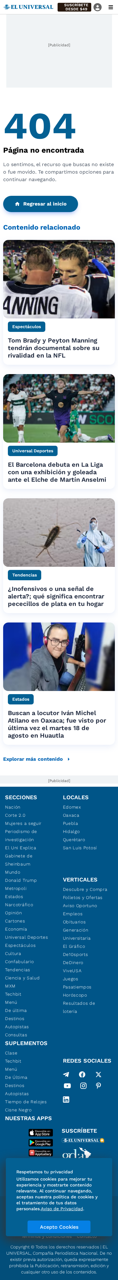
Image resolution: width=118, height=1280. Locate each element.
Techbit (13, 994)
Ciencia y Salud (22, 977)
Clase (11, 1052)
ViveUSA (72, 970)
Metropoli (15, 888)
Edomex (72, 807)
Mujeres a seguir (23, 823)
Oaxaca (71, 815)
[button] (74, 7)
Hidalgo (71, 831)
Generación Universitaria (77, 934)
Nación (12, 807)
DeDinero (73, 962)
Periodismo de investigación (21, 835)
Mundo (12, 872)
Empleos (73, 913)
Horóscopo (75, 995)
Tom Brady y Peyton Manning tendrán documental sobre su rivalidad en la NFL (53, 348)
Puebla (70, 823)
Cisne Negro (18, 1109)
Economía (16, 929)
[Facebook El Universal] (82, 1074)
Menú (11, 1002)
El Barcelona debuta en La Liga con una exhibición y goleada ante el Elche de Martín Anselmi (57, 472)
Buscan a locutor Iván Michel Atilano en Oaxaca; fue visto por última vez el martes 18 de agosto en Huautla (57, 724)
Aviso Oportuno (80, 905)
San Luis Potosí (80, 847)
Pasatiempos (77, 986)
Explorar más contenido (33, 759)
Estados (14, 896)
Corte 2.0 (15, 815)
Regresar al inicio (45, 204)
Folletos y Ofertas (83, 897)
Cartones (15, 920)
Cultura (13, 953)
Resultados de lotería (79, 1007)
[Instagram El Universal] (83, 1087)
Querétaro (74, 839)
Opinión (13, 912)
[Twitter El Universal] (98, 1074)
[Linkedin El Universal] (66, 1099)
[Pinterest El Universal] (98, 1087)
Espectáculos (20, 945)
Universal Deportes (26, 937)
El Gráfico (74, 946)
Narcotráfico (19, 904)
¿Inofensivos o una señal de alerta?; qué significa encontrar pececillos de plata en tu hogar (56, 596)
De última (16, 1010)
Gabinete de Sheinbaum (19, 859)
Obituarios (74, 921)
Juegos (70, 978)
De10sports (75, 954)
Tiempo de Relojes (26, 1101)
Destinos (15, 1018)
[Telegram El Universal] (66, 1074)
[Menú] (111, 7)
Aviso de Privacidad (62, 1208)
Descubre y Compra (85, 889)
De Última (16, 1077)
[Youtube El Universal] (67, 1087)
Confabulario (19, 961)
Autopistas (17, 1026)
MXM (10, 985)
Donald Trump (21, 880)
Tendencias (17, 969)
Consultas (16, 1034)
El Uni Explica (21, 847)
